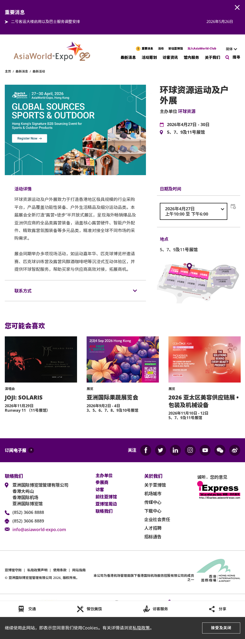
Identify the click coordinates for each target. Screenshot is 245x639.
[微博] (234, 450)
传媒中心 (152, 502)
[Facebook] (145, 450)
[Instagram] (190, 450)
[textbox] (193, 211)
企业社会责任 (157, 519)
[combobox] (229, 49)
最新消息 (128, 57)
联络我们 (104, 511)
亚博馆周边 (106, 504)
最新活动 (39, 71)
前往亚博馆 (175, 48)
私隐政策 (141, 628)
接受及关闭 (221, 627)
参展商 (101, 482)
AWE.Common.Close (237, 8)
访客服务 (160, 608)
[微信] (219, 450)
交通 (32, 608)
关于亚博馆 (155, 485)
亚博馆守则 (13, 570)
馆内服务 (191, 57)
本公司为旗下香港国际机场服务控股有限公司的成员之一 (144, 577)
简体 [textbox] (229, 49)
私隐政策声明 (37, 570)
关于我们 (212, 57)
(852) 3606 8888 (28, 512)
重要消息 (147, 48)
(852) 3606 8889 (28, 521)
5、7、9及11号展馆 (186, 132)
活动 (161, 48)
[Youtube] (205, 450)
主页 (8, 71)
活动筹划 (149, 57)
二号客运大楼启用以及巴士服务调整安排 (45, 21)
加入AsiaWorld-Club (202, 48)
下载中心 (152, 511)
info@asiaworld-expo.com (39, 529)
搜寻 (236, 57)
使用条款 (60, 570)
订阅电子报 (15, 450)
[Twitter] (160, 450)
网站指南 (79, 570)
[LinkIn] (175, 450)
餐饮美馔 (94, 608)
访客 (99, 489)
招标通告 (152, 536)
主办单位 (104, 475)
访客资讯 (170, 57)
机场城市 (152, 493)
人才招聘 (152, 528)
